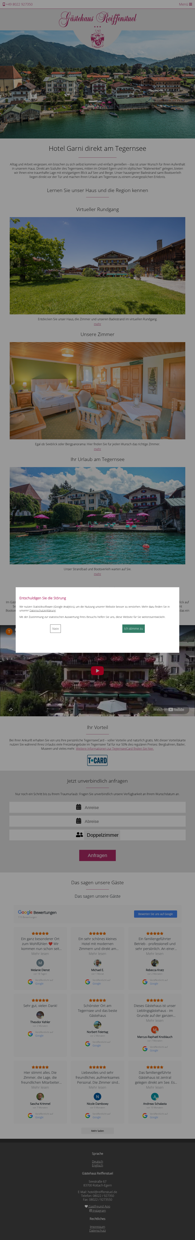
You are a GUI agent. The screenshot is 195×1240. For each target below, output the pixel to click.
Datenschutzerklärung (43, 610)
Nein (55, 628)
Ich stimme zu (133, 628)
